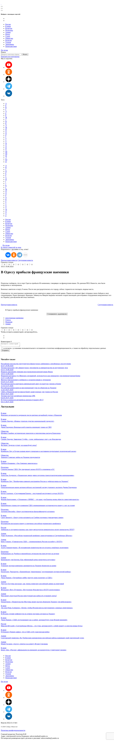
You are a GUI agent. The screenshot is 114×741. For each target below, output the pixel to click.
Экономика (9, 44)
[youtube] (8, 67)
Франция (8, 322)
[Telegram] (19, 255)
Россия (8, 24)
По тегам (4, 50)
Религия (8, 40)
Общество (9, 38)
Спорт (7, 36)
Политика (9, 30)
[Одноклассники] (8, 75)
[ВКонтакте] (8, 255)
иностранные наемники (14, 318)
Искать (25, 54)
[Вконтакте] (8, 96)
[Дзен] (8, 82)
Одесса (8, 320)
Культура (8, 28)
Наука (7, 34)
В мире (8, 26)
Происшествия (11, 46)
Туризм (8, 42)
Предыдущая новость (9, 260)
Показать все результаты (10, 57)
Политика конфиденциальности (13, 730)
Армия (7, 32)
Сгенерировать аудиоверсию (57, 314)
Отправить (5, 350)
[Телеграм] (8, 89)
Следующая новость (25, 260)
